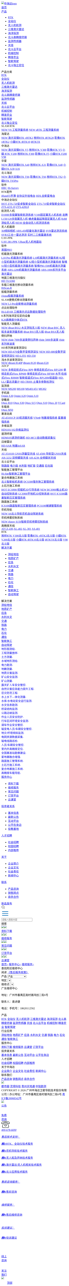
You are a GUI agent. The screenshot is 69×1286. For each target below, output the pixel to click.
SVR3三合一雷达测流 (14, 234)
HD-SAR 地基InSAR (13, 445)
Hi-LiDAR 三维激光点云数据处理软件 (23, 311)
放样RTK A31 (38, 164)
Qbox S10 (41, 403)
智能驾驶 (13, 61)
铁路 (10, 574)
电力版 (14, 465)
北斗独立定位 (16, 65)
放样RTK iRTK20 (44, 137)
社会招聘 (13, 842)
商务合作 (13, 896)
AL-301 (27, 528)
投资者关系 (8, 806)
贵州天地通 (28, 1086)
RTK (10, 17)
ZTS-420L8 (22, 207)
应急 (10, 562)
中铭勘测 (41, 1086)
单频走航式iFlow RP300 (41, 373)
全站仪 (12, 21)
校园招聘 (13, 846)
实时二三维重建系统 (39, 234)
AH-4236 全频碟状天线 (42, 457)
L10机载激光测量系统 (46, 257)
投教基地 (13, 829)
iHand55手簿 (8, 195)
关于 (4, 857)
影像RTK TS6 (38, 176)
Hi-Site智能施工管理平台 (15, 473)
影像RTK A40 (55, 164)
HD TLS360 (8, 281)
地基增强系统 (49, 417)
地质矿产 (13, 558)
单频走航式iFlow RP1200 (48, 369)
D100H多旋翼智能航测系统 (17, 214)
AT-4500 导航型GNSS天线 (51, 453)
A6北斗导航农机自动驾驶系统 (22, 513)
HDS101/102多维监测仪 (15, 429)
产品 (4, 11)
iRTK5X (35, 141)
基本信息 (13, 813)
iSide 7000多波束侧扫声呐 (19, 339)
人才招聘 (6, 835)
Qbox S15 (30, 403)
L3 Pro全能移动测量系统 (19, 303)
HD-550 (31, 355)
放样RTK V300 (37, 149)
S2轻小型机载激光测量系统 (45, 261)
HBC (4, 188)
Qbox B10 (7, 403)
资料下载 (13, 783)
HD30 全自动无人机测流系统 (32, 222)
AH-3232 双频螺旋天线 (14, 457)
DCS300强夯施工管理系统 (38, 481)
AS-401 (36, 528)
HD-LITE (20, 355)
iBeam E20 (43, 363)
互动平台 (13, 821)
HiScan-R (6, 288)
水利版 (23, 465)
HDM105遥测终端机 (13, 437)
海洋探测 (13, 33)
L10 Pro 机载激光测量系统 (16, 257)
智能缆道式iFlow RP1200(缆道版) (38, 377)
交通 (10, 570)
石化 (10, 582)
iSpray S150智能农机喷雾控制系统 (24, 521)
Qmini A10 (32, 396)
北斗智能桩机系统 (12, 481)
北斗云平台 (14, 49)
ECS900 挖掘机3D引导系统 (20, 489)
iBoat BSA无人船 (54, 331)
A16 (17, 168)
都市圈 (5, 1086)
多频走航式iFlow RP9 (17, 369)
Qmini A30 (7, 396)
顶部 (9, 1283)
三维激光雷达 (16, 29)
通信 (10, 586)
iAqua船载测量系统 (12, 295)
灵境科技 (15, 1086)
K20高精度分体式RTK (14, 319)
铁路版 (5, 465)
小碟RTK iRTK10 (20, 141)
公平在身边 (14, 825)
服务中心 (6, 777)
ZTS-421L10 (8, 207)
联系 (4, 882)
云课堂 (12, 799)
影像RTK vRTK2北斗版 (41, 535)
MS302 (42, 389)
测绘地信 (13, 554)
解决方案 (6, 547)
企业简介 (13, 863)
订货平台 (13, 795)
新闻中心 (13, 875)
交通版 (40, 465)
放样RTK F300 (25, 153)
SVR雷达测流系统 (56, 230)
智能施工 (13, 590)
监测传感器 (14, 41)
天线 (10, 45)
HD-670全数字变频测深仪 (20, 351)
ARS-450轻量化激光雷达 (30, 230)
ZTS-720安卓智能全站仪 (18, 203)
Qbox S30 (18, 403)
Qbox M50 (7, 410)
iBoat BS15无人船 (33, 331)
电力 (10, 578)
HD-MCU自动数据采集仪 (41, 437)
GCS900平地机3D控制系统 (34, 493)
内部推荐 (13, 850)
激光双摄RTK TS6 (15, 176)
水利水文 (13, 566)
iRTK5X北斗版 (53, 539)
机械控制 (13, 53)
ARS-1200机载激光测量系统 (23, 269)
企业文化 (13, 867)
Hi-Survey (13, 188)
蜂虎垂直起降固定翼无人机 (44, 218)
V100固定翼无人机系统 (48, 214)
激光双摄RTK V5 (14, 149)
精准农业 (13, 57)
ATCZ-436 (7, 528)
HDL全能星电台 (45, 195)
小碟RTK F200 (58, 153)
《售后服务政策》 (18, 972)
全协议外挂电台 (26, 195)
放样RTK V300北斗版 (14, 535)
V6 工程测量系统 (14, 129)
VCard (61, 403)
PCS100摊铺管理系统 (49, 505)
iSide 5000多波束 (48, 339)
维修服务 (13, 787)
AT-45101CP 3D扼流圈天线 (17, 417)
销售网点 (13, 892)
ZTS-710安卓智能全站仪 (51, 203)
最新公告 (13, 817)
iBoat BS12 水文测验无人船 (20, 327)
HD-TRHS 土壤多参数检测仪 (37, 381)
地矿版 (31, 465)
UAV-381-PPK (9, 241)
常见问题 (13, 791)
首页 (4, 7)
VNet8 (37, 417)
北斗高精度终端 (17, 37)
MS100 (21, 389)
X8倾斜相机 (8, 230)
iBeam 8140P (11, 363)
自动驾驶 (13, 594)
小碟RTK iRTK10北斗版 (30, 539)
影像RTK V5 (54, 149)
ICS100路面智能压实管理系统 (18, 505)
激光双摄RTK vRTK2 (17, 137)
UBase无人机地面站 (30, 241)
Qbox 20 (52, 403)
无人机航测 (14, 25)
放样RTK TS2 (55, 176)
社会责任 (13, 871)
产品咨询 (13, 888)
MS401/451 (31, 389)
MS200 (8, 389)
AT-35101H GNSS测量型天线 (18, 453)
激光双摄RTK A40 (15, 164)
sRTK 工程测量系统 (44, 129)
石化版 (49, 465)
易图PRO (6, 249)
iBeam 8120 (29, 363)
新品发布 (6, 903)
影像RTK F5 (42, 153)
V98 (3, 157)
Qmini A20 (20, 396)
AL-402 (18, 528)
